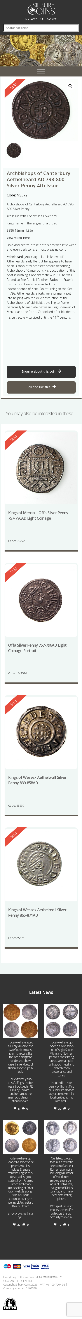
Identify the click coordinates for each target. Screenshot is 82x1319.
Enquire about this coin (38, 371)
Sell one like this (38, 387)
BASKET (52, 19)
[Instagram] (33, 1034)
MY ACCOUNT (34, 19)
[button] (70, 86)
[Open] (20, 1021)
